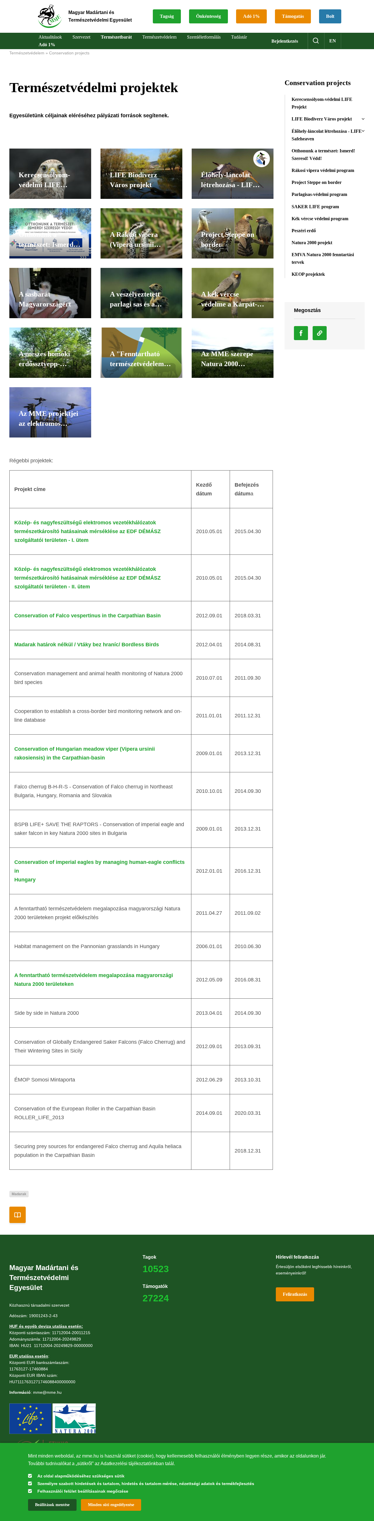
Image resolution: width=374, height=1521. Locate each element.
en (332, 40)
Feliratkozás (295, 1294)
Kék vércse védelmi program (320, 218)
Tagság (167, 16)
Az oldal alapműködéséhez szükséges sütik (80, 1476)
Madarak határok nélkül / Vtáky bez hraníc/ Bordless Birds (86, 644)
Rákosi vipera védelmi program (323, 170)
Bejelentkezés (284, 41)
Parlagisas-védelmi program (319, 194)
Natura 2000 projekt (312, 242)
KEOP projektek (308, 274)
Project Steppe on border (317, 182)
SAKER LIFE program (315, 206)
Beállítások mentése (52, 1505)
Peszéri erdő (304, 230)
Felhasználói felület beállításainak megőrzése (82, 1491)
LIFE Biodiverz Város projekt (322, 118)
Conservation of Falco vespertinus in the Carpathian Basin (87, 616)
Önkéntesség (208, 16)
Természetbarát (116, 37)
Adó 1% (251, 16)
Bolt (330, 16)
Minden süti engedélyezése (111, 1505)
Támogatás (293, 16)
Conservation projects (69, 53)
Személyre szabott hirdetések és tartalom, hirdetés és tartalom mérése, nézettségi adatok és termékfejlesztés (145, 1483)
